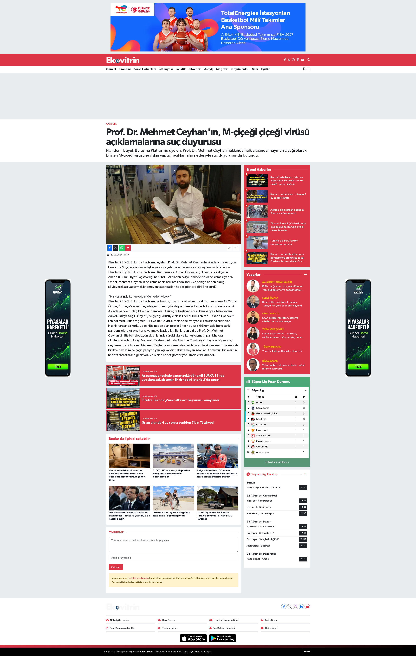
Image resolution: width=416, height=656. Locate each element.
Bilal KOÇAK (270, 361)
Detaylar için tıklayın (277, 462)
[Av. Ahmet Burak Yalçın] (253, 286)
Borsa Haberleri (144, 69)
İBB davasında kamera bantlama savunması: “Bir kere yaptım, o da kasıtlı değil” (129, 515)
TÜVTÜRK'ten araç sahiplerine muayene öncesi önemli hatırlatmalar (171, 473)
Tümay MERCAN (271, 347)
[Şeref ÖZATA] (253, 301)
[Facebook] (283, 606)
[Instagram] (295, 606)
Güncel (111, 69)
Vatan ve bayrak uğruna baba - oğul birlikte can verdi (283, 367)
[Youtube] (307, 606)
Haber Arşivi (271, 628)
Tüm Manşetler (169, 628)
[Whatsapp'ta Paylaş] (122, 248)
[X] (289, 606)
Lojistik (181, 69)
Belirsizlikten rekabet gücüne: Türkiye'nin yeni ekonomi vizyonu (282, 304)
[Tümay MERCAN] (253, 349)
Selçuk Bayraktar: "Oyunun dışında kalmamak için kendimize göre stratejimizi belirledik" (217, 473)
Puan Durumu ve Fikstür (122, 628)
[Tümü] (305, 274)
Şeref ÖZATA (270, 298)
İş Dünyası (165, 69)
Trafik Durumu (272, 620)
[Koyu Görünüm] (304, 69)
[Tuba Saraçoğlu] (253, 333)
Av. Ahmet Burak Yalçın (277, 282)
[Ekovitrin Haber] (123, 60)
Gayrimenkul (240, 69)
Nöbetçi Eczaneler (120, 620)
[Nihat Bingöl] (253, 317)
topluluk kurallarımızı (138, 578)
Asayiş (208, 69)
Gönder (116, 567)
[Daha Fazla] (128, 248)
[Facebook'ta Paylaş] (109, 248)
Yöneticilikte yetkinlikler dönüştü (282, 351)
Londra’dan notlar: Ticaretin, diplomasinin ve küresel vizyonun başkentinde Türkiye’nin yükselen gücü (282, 335)
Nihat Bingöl (271, 313)
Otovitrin (195, 69)
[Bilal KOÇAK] (253, 364)
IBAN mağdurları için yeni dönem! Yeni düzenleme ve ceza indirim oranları (282, 288)
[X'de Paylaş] (115, 248)
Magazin (222, 69)
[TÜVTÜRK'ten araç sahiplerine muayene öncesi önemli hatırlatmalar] (173, 456)
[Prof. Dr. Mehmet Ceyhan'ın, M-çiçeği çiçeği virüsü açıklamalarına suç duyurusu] (173, 204)
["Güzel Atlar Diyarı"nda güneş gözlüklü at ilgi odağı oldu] (173, 498)
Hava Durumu (169, 620)
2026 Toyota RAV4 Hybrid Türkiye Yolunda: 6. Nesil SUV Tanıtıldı (214, 515)
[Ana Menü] (307, 69)
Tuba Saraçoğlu (273, 329)
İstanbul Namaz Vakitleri (226, 620)
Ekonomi (125, 69)
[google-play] (222, 638)
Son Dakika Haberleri (224, 628)
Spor (255, 69)
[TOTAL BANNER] (208, 27)
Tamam (307, 651)
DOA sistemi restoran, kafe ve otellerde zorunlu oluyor (280, 320)
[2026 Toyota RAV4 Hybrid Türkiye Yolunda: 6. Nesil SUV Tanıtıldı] (217, 498)
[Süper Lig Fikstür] (305, 474)
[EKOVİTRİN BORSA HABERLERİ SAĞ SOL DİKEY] (58, 328)
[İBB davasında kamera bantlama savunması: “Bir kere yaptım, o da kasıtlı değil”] (129, 498)
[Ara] (308, 60)
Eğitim (265, 69)
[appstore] (193, 638)
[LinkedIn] (301, 606)
